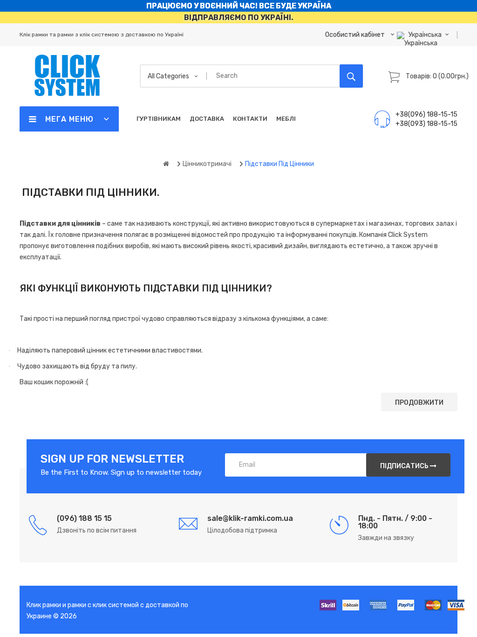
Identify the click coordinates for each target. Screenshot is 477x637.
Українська (426, 35)
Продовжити (419, 403)
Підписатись (405, 466)
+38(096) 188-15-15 (426, 114)
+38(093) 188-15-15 (426, 124)
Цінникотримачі (207, 164)
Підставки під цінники (279, 164)
